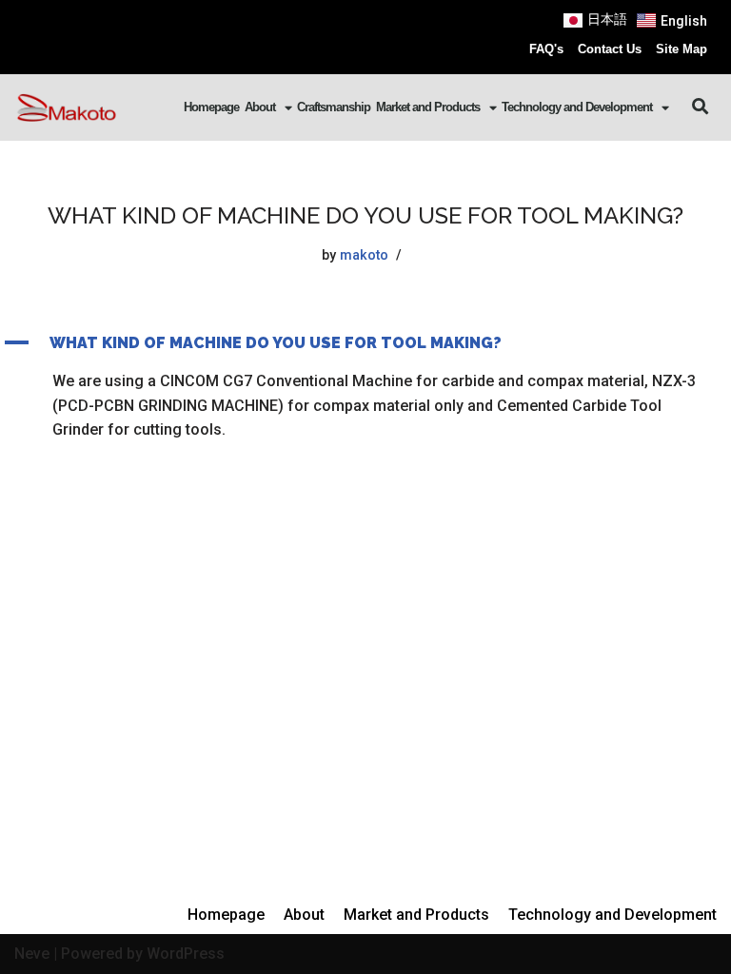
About (260, 107)
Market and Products (428, 107)
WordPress (186, 954)
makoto (364, 255)
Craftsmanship (333, 107)
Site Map (681, 49)
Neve (31, 954)
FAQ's (546, 49)
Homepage (211, 107)
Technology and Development (577, 107)
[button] (701, 107)
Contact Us (610, 49)
